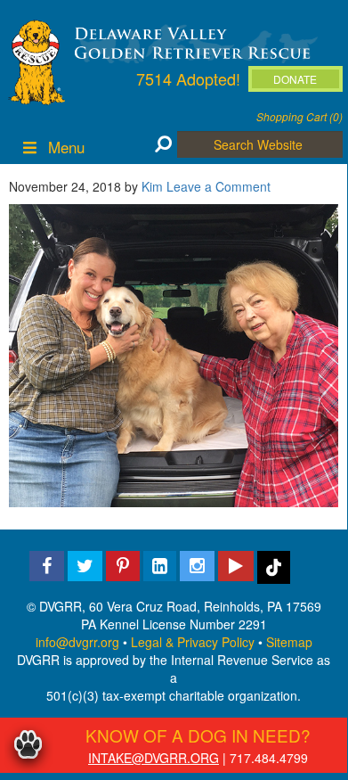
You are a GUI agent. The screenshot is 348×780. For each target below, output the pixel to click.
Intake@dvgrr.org (153, 758)
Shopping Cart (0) (299, 116)
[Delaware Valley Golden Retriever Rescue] (192, 42)
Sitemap (289, 642)
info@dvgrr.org (77, 642)
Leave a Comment (218, 186)
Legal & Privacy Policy (193, 642)
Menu (66, 146)
